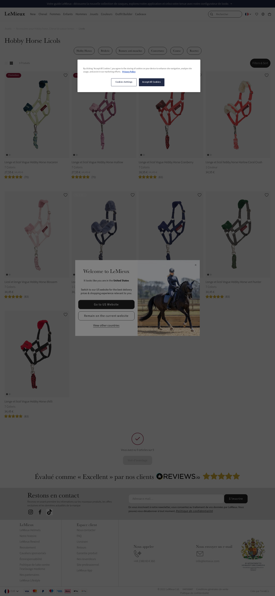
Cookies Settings (123, 82)
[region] (138, 76)
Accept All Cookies (151, 82)
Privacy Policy (129, 71)
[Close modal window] (195, 265)
